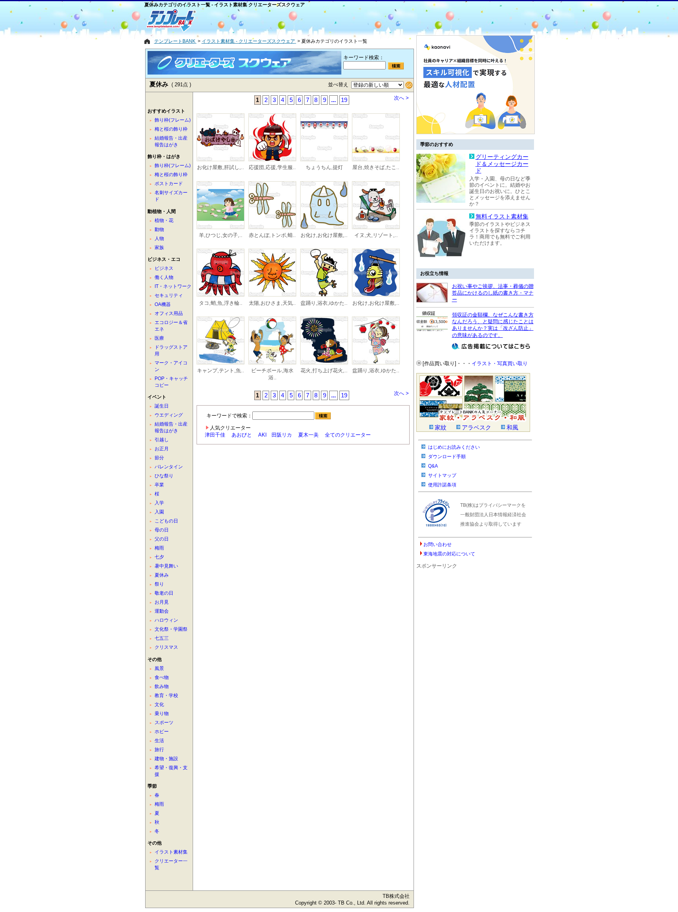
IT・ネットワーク (173, 286)
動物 (159, 229)
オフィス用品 (169, 313)
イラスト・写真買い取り (500, 363)
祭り (159, 584)
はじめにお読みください (454, 447)
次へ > (401, 98)
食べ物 (162, 677)
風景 (159, 668)
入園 (159, 512)
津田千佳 (215, 435)
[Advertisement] (311, 20)
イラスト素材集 (171, 852)
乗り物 (162, 713)
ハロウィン (166, 620)
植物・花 (164, 220)
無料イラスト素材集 (502, 216)
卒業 (159, 485)
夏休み (162, 575)
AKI (262, 435)
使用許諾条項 (442, 485)
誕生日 (162, 406)
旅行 (159, 749)
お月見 (162, 602)
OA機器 (163, 304)
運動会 (162, 611)
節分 (159, 458)
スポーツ (164, 722)
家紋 (441, 427)
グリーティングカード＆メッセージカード (502, 164)
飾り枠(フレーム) (173, 120)
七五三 (162, 638)
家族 (159, 247)
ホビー (162, 731)
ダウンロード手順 (447, 456)
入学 (159, 503)
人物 (159, 238)
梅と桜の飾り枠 (171, 129)
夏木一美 (308, 435)
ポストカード (169, 183)
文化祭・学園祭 (171, 629)
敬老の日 (164, 593)
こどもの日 (166, 521)
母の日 (162, 530)
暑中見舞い (166, 566)
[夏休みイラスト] (220, 138)
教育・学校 (166, 695)
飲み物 (162, 686)
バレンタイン (169, 467)
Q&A (433, 466)
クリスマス (166, 647)
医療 (159, 338)
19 (344, 100)
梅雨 (159, 548)
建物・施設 (166, 758)
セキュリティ (169, 295)
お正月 (162, 448)
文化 (159, 704)
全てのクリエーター (348, 435)
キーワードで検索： (229, 416)
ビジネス (164, 268)
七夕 (159, 557)
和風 (512, 427)
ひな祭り (164, 476)
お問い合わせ (437, 544)
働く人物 (164, 277)
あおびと (241, 435)
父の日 (162, 539)
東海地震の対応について (449, 554)
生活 (159, 740)
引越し (162, 439)
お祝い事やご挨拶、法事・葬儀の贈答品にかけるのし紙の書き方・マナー (493, 293)
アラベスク (476, 427)
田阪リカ (282, 435)
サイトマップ (442, 475)
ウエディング (169, 415)
